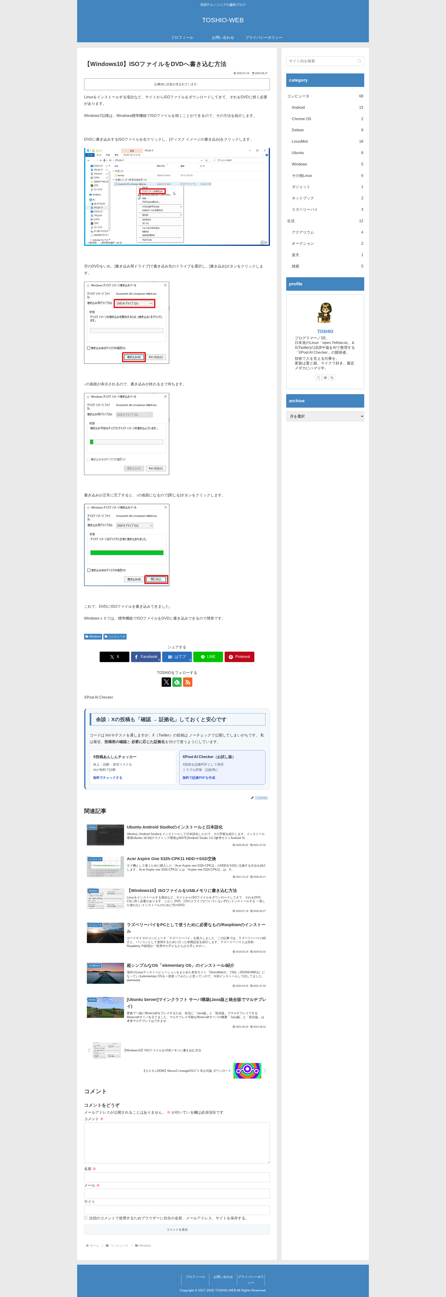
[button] (359, 61)
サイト (89, 1202)
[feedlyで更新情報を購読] (325, 377)
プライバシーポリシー (251, 1279)
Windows (95, 636)
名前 (90, 1169)
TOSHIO (325, 331)
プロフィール (195, 1277)
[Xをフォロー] (166, 682)
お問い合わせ (223, 1277)
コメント (94, 1119)
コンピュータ (116, 636)
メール (92, 1185)
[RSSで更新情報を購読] (187, 682)
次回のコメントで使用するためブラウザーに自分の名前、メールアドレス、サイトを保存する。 (169, 1218)
